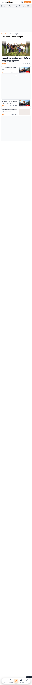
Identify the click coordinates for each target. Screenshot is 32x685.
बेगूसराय (4, 114)
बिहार (10, 6)
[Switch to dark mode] (22, 2)
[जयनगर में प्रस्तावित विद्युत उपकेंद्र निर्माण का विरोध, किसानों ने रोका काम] (16, 48)
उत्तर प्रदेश (15, 6)
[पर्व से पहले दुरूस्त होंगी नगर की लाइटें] (24, 70)
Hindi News (4, 34)
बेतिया (3, 72)
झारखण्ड (6, 6)
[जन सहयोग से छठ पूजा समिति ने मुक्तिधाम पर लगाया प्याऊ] (24, 103)
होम (1, 6)
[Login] (16, 681)
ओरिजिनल (29, 6)
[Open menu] (2, 2)
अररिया (4, 63)
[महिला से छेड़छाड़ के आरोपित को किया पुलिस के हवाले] (24, 112)
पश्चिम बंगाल (21, 6)
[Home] (9, 2)
